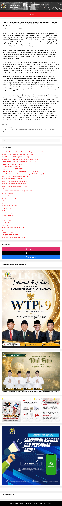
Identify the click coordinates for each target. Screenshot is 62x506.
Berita (6, 124)
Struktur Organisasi (8, 232)
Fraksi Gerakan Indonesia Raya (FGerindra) (15, 176)
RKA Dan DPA (6, 223)
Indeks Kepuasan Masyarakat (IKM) (13, 227)
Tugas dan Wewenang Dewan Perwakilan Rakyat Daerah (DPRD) (22, 152)
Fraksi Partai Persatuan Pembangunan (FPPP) (16, 183)
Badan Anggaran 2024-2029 (11, 166)
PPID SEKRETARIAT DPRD (10, 235)
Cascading (5, 225)
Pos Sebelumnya (10, 127)
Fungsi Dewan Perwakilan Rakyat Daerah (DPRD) (17, 154)
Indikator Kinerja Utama (9, 213)
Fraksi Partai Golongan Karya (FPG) (13, 179)
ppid (3, 230)
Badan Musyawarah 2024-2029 (12, 164)
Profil (3, 188)
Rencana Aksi (6, 218)
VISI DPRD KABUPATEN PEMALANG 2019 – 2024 (18, 191)
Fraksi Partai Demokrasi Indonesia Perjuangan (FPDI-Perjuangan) (23, 174)
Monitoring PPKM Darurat (10, 205)
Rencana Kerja (6, 208)
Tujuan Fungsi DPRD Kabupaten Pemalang (15, 157)
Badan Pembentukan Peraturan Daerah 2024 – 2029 (19, 161)
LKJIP (3, 210)
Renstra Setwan (7, 220)
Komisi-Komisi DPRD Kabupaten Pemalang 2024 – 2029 (20, 159)
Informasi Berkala (7, 193)
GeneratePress (48, 503)
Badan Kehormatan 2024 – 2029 (12, 169)
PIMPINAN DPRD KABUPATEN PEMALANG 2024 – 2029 (20, 171)
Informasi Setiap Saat (8, 196)
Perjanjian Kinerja (7, 215)
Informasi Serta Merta (9, 198)
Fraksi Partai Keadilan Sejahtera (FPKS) (14, 186)
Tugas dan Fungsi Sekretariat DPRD (13, 237)
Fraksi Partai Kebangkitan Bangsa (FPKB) (15, 181)
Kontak (4, 201)
